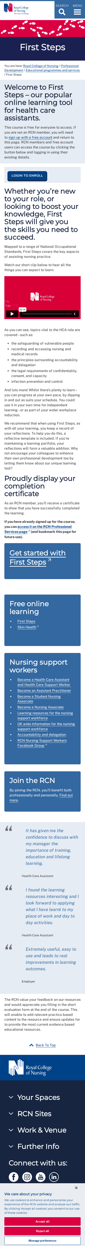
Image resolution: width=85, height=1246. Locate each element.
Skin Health (26, 627)
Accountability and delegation (41, 735)
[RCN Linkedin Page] (55, 1176)
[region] (42, 1214)
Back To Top (46, 1045)
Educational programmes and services (53, 70)
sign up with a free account (30, 137)
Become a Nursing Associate (40, 707)
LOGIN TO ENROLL (27, 175)
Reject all (42, 1231)
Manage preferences (42, 1240)
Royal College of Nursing (40, 66)
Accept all (42, 1221)
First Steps (26, 621)
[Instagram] (29, 1176)
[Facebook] (15, 1176)
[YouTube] (42, 1176)
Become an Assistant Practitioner (44, 690)
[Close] (76, 1188)
